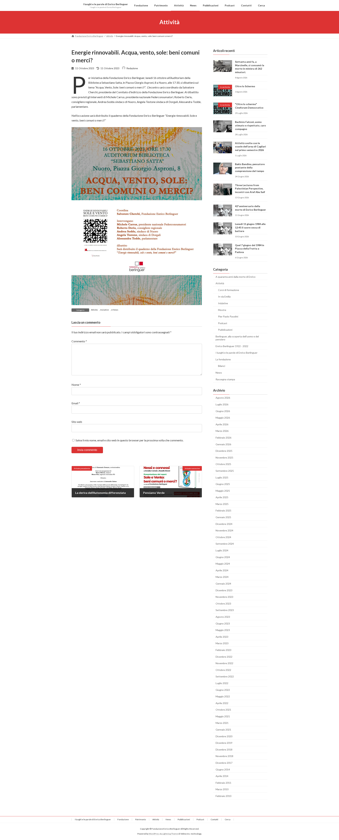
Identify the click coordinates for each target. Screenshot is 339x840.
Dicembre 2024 (224, 523)
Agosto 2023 (223, 616)
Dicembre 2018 (224, 749)
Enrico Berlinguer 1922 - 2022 (232, 345)
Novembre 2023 (224, 596)
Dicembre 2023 (224, 590)
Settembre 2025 (225, 470)
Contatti (214, 819)
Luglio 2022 (222, 683)
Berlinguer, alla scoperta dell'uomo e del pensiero (237, 338)
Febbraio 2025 (223, 510)
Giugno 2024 (223, 556)
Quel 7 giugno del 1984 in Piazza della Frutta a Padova (249, 248)
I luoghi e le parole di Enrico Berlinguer (236, 352)
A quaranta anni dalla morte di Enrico (235, 276)
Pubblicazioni (225, 329)
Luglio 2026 (222, 404)
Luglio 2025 (222, 477)
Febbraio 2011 (223, 782)
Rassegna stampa (225, 379)
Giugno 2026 (223, 410)
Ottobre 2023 (223, 603)
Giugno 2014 (223, 769)
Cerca (227, 819)
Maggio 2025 (223, 490)
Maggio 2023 (223, 630)
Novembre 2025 (224, 457)
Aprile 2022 (222, 702)
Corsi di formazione (228, 289)
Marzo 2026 (222, 430)
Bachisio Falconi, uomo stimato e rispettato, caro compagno (250, 125)
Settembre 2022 (225, 676)
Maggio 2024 (223, 563)
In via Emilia (224, 296)
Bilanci (221, 365)
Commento (79, 341)
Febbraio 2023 (223, 649)
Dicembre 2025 (224, 450)
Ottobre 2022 (223, 669)
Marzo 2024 (222, 576)
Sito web (77, 421)
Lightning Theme (170, 834)
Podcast (222, 322)
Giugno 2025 (223, 483)
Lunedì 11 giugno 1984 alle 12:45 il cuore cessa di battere (250, 227)
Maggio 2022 (223, 696)
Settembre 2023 (225, 610)
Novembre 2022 (224, 663)
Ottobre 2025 (223, 464)
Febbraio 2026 (223, 437)
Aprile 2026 (222, 424)
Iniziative (104, 309)
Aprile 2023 (222, 636)
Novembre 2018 (224, 756)
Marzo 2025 (222, 503)
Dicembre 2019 (224, 742)
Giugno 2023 (223, 623)
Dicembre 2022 (224, 656)
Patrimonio (140, 819)
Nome (76, 384)
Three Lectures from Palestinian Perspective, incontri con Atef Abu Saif (250, 188)
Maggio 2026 (223, 417)
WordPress (154, 834)
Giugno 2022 (223, 689)
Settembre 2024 (225, 543)
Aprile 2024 (222, 570)
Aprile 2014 (222, 776)
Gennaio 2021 (223, 729)
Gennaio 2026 (223, 444)
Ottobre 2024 (223, 536)
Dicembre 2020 (224, 736)
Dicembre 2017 (224, 762)
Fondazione (123, 819)
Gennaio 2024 (223, 583)
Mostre (222, 309)
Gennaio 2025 (223, 517)
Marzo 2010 (222, 789)
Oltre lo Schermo (245, 86)
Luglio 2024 (222, 550)
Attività (94, 309)
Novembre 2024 (224, 530)
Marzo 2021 (222, 722)
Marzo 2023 (222, 643)
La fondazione (223, 359)
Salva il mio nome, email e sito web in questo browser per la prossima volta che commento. (129, 440)
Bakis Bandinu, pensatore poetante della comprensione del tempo (250, 167)
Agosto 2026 (223, 397)
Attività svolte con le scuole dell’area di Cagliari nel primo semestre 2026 (250, 146)
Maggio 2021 (223, 716)
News (115, 309)
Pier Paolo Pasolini (228, 316)
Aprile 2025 (222, 497)
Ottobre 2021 (223, 709)
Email (76, 403)
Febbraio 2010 (223, 795)
